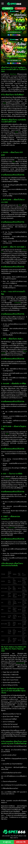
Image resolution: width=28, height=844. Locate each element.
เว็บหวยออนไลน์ (20, 663)
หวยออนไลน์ (17, 302)
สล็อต (4, 103)
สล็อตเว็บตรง (13, 74)
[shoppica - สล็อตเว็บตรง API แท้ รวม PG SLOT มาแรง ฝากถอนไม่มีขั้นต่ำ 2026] (14, 3)
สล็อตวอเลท (11, 527)
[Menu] (2, 3)
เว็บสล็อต (7, 478)
